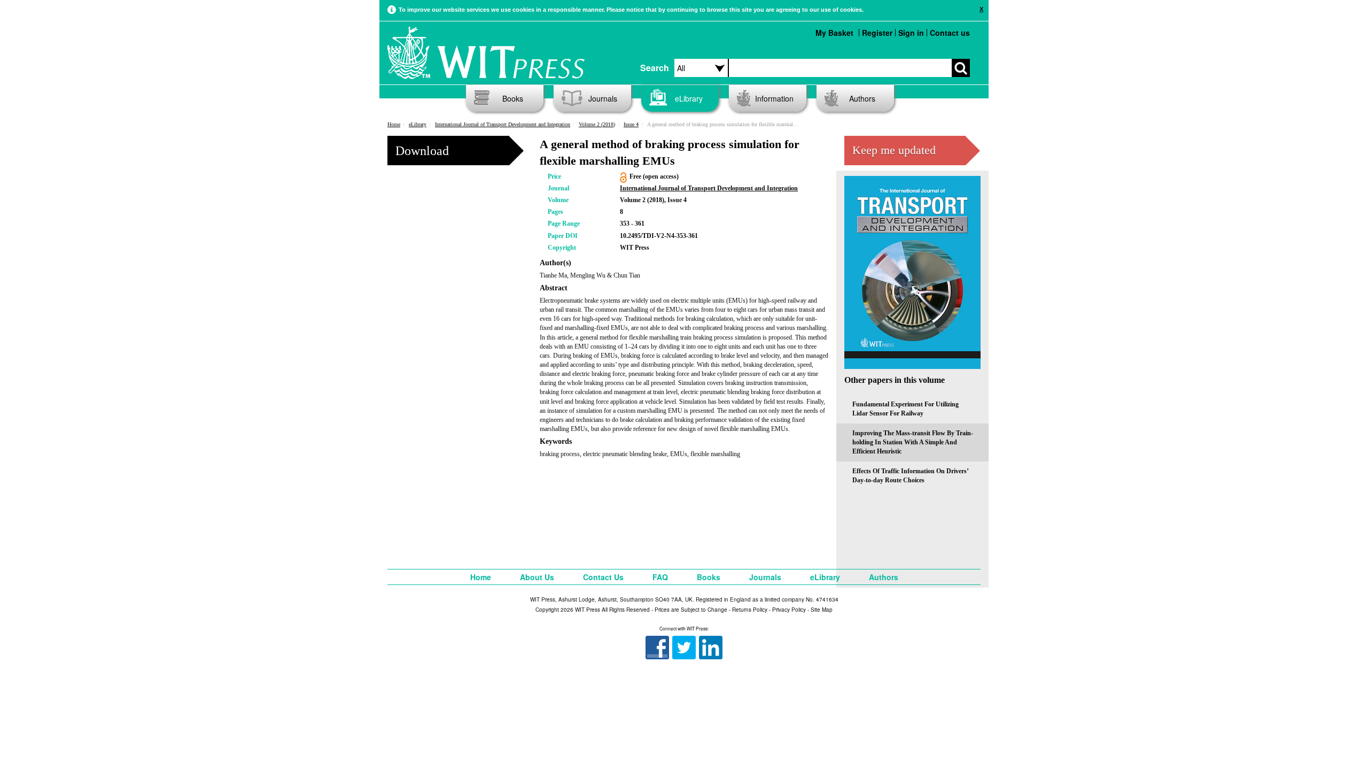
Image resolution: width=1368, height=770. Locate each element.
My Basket (834, 32)
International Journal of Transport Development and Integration (502, 124)
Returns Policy (749, 609)
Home (393, 124)
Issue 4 (631, 124)
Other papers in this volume (894, 379)
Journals (602, 98)
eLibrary (689, 98)
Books (512, 98)
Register (877, 32)
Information (774, 98)
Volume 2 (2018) (597, 124)
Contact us (950, 32)
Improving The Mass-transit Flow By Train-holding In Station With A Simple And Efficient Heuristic (912, 442)
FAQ (660, 577)
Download (422, 151)
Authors (862, 98)
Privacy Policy (789, 609)
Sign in (911, 32)
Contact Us (603, 577)
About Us (537, 577)
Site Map (822, 609)
